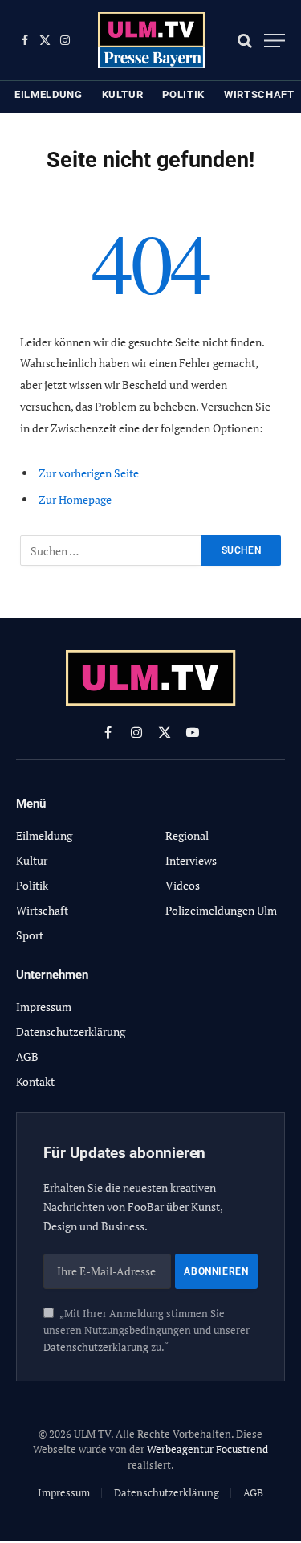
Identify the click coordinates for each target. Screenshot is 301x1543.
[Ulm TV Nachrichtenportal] (151, 40)
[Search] (244, 41)
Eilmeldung (48, 94)
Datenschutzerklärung (95, 1347)
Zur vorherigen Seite (89, 473)
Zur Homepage (75, 499)
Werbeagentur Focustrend (207, 1449)
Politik (183, 94)
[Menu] (274, 41)
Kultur (123, 94)
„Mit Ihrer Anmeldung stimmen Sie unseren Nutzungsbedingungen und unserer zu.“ (146, 1331)
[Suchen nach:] (111, 550)
